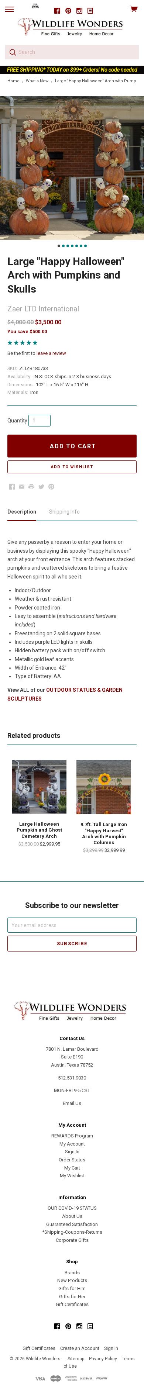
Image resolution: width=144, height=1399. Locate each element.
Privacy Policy (103, 1358)
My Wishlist (72, 1175)
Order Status (72, 1160)
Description (21, 512)
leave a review (51, 353)
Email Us (72, 1103)
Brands (72, 1272)
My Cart (72, 1168)
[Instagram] (79, 10)
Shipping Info (64, 512)
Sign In (72, 1151)
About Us (72, 1216)
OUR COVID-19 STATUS (72, 1208)
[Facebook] (57, 10)
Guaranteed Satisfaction (72, 1224)
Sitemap (76, 1358)
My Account (72, 1144)
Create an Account (79, 1348)
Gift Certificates (72, 1304)
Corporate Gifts (72, 1240)
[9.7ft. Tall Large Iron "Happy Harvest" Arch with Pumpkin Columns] (104, 787)
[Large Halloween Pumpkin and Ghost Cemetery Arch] (39, 787)
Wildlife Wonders (43, 1358)
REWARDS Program (72, 1136)
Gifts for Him (72, 1288)
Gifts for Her (72, 1296)
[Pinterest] (68, 10)
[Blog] (90, 10)
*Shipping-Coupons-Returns (72, 1232)
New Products (72, 1280)
